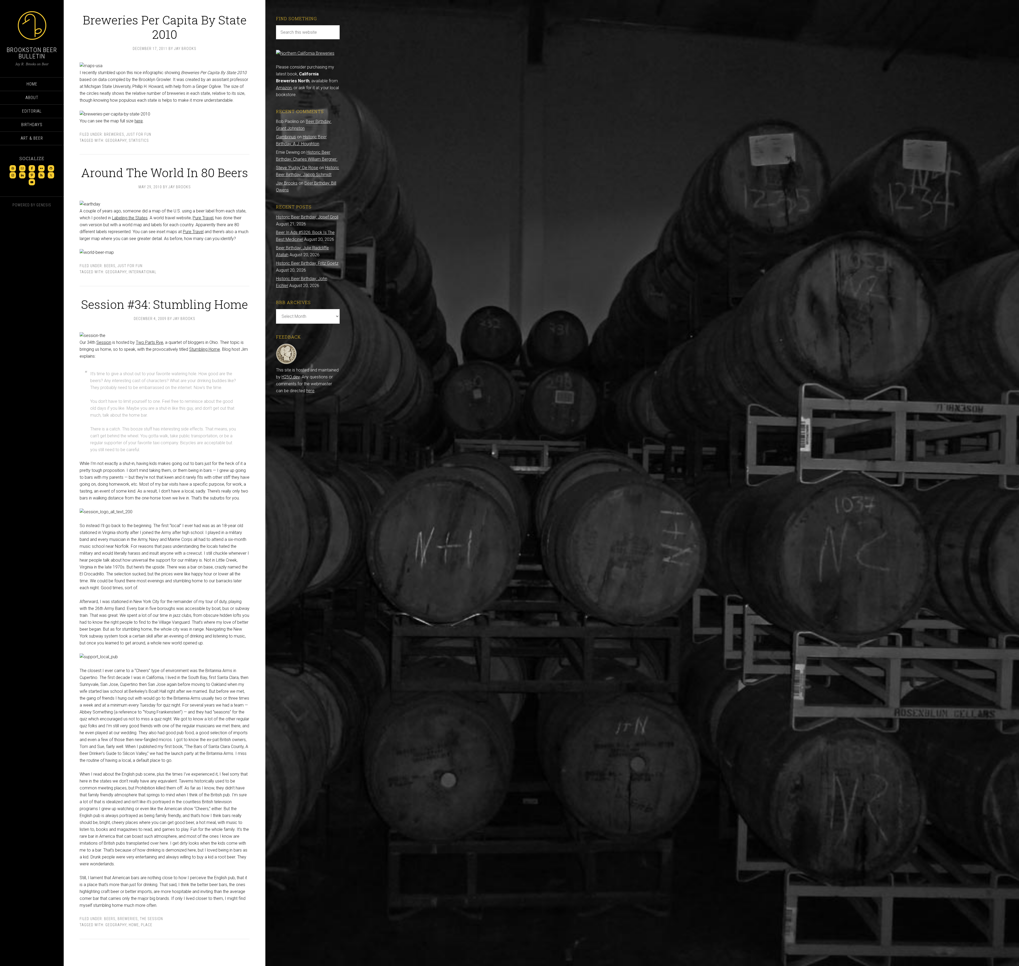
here (139, 120)
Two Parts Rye (149, 342)
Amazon (284, 87)
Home (134, 925)
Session (103, 342)
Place (146, 925)
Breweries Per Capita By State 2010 (165, 27)
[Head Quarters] (286, 363)
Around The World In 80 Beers (164, 172)
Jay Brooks (286, 183)
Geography (116, 140)
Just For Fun (138, 134)
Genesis (43, 205)
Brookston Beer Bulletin (32, 53)
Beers (109, 266)
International (142, 272)
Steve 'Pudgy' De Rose (297, 167)
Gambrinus (286, 136)
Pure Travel (203, 217)
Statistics (139, 140)
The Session (151, 919)
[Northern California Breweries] (305, 53)
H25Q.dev (291, 376)
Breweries (114, 134)
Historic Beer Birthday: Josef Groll (307, 217)
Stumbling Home (204, 349)
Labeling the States (130, 217)
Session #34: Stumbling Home (164, 304)
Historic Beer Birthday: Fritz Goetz (307, 263)
